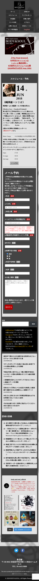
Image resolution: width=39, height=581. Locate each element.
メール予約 (14, 163)
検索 (3, 320)
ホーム (13, 12)
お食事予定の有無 (11, 250)
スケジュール (12, 15)
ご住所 (7, 269)
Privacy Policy (34, 571)
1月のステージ (8, 131)
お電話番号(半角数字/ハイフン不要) (17, 235)
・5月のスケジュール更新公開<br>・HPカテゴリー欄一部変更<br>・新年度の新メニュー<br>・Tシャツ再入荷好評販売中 (22, 431)
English (27, 29)
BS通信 (12, 19)
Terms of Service (18, 574)
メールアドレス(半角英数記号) (15, 219)
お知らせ (27, 12)
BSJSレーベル (26, 26)
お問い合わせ (12, 26)
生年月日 (8, 243)
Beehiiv (33, 452)
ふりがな (8, 204)
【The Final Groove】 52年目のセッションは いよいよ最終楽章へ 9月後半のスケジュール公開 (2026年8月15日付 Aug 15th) (19, 63)
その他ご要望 (9, 277)
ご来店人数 (8, 211)
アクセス (27, 22)
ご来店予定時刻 (10, 262)
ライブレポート (27, 15)
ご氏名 (7, 196)
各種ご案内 (26, 19)
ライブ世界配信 (13, 29)
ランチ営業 (12, 22)
